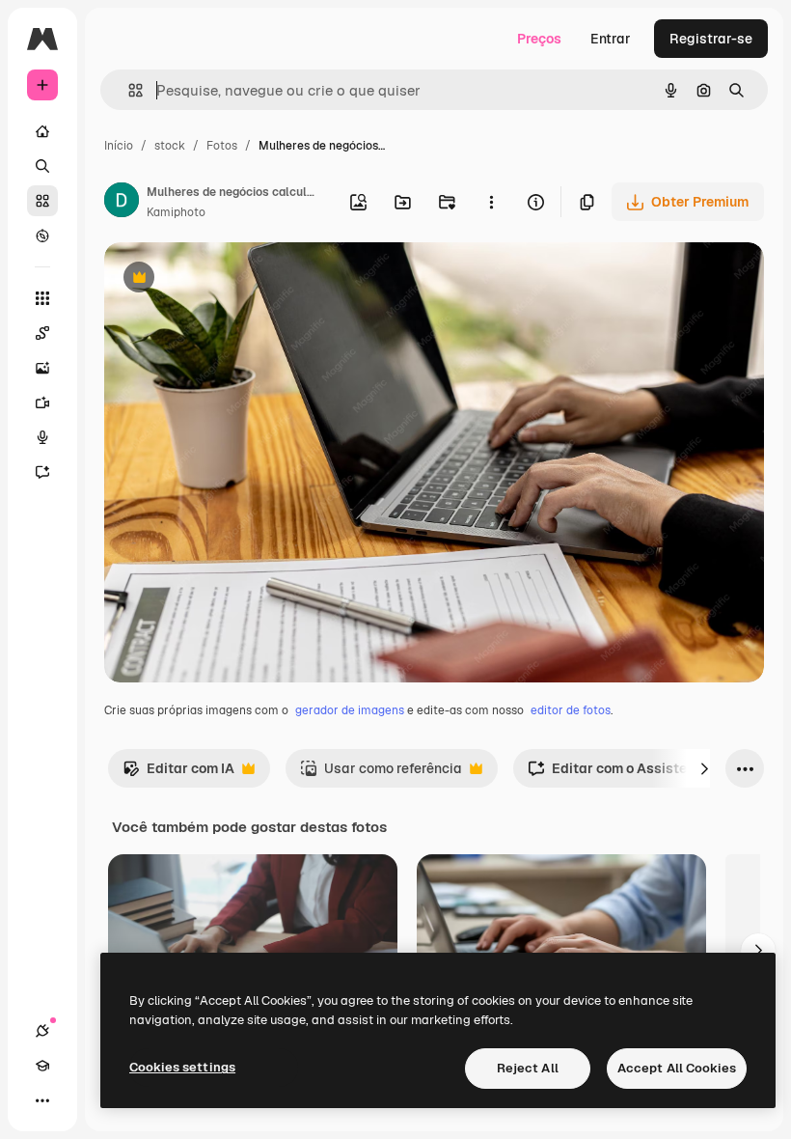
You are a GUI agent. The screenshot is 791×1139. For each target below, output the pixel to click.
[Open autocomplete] (127, 90)
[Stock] (42, 200)
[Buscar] (42, 166)
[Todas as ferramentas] (42, 298)
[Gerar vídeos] (42, 402)
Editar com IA (178, 774)
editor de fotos (571, 710)
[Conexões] (42, 1030)
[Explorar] (42, 235)
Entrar (610, 38)
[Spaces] (42, 333)
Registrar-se (710, 38)
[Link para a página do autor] (121, 202)
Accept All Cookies (676, 1068)
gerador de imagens (349, 710)
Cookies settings (182, 1067)
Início (118, 145)
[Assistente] (42, 472)
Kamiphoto (176, 212)
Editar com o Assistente (617, 774)
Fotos (221, 145)
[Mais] (42, 1100)
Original (228, 279)
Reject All (528, 1068)
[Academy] (42, 1065)
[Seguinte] (704, 768)
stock (169, 145)
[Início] (42, 131)
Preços (539, 38)
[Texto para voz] (42, 437)
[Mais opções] (491, 201)
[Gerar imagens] (42, 367)
